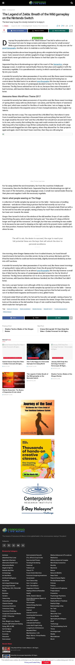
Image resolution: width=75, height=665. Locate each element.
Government (30, 578)
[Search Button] (72, 3)
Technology (54, 624)
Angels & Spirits (7, 568)
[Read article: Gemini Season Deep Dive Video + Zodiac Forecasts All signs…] (13, 352)
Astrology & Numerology (12, 358)
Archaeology (6, 573)
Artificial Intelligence (9, 578)
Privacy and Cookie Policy (32, 662)
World (52, 639)
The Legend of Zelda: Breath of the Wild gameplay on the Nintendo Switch (37, 376)
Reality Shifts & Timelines (58, 601)
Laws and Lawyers (32, 620)
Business (5, 593)
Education (5, 636)
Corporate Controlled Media (11, 613)
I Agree (46, 662)
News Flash (54, 575)
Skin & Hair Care (55, 613)
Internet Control (31, 612)
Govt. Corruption (32, 583)
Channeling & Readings (9, 601)
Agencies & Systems (9, 560)
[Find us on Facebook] (4, 545)
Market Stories (37, 309)
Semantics (57, 64)
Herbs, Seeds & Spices (33, 596)
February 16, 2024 (7, 394)
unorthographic (43, 81)
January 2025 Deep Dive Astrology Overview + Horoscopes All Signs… (59, 364)
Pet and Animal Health (57, 580)
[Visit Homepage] (37, 3)
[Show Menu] (3, 3)
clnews (6, 26)
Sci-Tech (53, 608)
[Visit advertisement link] (37, 417)
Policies (53, 583)
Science (53, 611)
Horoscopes (30, 602)
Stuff (52, 621)
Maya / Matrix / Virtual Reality (35, 635)
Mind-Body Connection (58, 563)
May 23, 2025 (6, 366)
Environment (6, 639)
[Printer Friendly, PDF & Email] (37, 38)
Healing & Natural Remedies (35, 591)
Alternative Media (8, 565)
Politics (53, 585)
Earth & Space (6, 629)
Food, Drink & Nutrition (34, 573)
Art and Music (6, 575)
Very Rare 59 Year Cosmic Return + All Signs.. (25, 647)
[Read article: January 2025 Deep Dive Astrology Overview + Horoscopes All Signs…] (62, 352)
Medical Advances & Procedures (61, 555)
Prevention (54, 593)
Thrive (52, 629)
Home (3, 10)
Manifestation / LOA (32, 633)
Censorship (6, 598)
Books (4, 591)
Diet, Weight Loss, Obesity (11, 621)
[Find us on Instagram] (13, 545)
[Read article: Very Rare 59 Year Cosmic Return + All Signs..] (6, 649)
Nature (52, 570)
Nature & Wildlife (56, 573)
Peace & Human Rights (57, 578)
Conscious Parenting (9, 611)
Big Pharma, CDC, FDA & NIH (11, 588)
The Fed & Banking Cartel (58, 626)
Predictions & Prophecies (58, 588)
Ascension (5, 580)
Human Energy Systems (34, 605)
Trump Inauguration (60, 309)
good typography (9, 48)
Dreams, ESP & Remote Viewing (12, 624)
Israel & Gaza (30, 618)
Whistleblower (55, 636)
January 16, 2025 (32, 366)
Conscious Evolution (9, 606)
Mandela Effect (31, 630)
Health (28, 593)
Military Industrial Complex (59, 560)
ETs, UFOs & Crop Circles (34, 557)
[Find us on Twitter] (9, 545)
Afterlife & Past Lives (9, 557)
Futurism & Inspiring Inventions (36, 575)
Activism (5, 555)
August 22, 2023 (56, 378)
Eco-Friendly (6, 631)
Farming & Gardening (33, 563)
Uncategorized (11, 10)
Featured (29, 565)
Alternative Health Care (10, 563)
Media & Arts (30, 638)
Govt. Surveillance (32, 585)
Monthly (53, 565)
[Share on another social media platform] (71, 30)
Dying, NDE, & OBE (8, 626)
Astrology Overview (8, 585)
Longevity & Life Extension (35, 628)
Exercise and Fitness (33, 560)
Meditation (54, 557)
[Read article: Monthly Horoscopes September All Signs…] (6, 657)
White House (7, 311)
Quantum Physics (56, 598)
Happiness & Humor (32, 588)
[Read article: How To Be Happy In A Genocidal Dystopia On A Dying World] (38, 352)
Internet (29, 610)
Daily (4, 619)
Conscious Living (8, 608)
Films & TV (29, 570)
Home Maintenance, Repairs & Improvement (36, 599)
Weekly (52, 634)
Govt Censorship (31, 580)
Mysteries (53, 568)
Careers (5, 596)
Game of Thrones (12, 309)
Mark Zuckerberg (25, 309)
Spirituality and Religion (58, 619)
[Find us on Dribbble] (23, 545)
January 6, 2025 (56, 368)
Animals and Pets (8, 570)
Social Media (54, 616)
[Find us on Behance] (18, 545)
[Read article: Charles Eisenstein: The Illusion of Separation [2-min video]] (13, 380)
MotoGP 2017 (48, 309)
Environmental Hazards (34, 555)
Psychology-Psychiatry (58, 596)
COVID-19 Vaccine (8, 616)
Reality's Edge (55, 603)
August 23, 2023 (15, 26)
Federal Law (30, 568)
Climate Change (7, 603)
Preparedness (55, 591)
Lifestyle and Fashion (33, 623)
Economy (5, 634)
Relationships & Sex (56, 606)
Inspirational (30, 607)
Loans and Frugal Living (34, 625)
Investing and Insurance (34, 615)
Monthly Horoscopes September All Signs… (24, 655)
